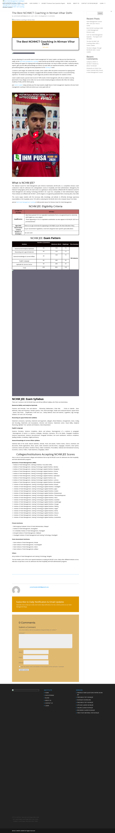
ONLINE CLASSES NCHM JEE (85, 707)
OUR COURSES (34, 3)
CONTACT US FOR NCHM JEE (89, 3)
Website (21, 662)
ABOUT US (76, 3)
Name (21, 652)
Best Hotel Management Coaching (25, 202)
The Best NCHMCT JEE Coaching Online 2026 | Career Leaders (93, 43)
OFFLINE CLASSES (7, 7)
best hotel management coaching (29, 61)
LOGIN (101, 3)
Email (21, 657)
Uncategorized (43, 16)
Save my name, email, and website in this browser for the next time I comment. (42, 666)
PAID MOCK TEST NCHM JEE (85, 702)
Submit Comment (23, 670)
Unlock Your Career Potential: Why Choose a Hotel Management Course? (95, 70)
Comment (22, 633)
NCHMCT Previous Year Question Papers (53, 3)
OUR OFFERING (49, 695)
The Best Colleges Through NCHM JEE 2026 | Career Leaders (94, 50)
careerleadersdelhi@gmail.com (22, 16)
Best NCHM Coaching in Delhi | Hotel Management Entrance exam (95, 30)
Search (100, 13)
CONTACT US (49, 703)
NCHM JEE (48, 67)
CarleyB (89, 62)
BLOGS (69, 3)
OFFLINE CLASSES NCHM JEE (85, 705)
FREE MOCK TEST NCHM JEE (85, 697)
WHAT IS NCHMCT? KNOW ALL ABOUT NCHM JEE (93, 64)
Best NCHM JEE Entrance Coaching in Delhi (15, 3)
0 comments (51, 16)
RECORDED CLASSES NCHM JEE (86, 710)
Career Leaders (18, 85)
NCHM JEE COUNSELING (84, 700)
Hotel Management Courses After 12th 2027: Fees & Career (94, 23)
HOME (47, 692)
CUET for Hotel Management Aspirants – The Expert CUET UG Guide (94, 37)
